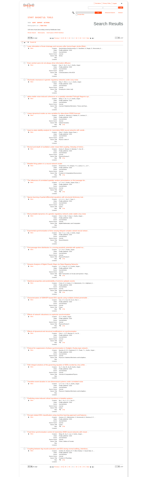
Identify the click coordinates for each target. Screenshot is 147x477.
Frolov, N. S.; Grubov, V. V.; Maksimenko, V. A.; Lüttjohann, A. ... (76, 283)
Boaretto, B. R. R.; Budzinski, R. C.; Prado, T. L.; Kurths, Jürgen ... (77, 350)
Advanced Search (110, 12)
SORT (34, 22)
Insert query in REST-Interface (55, 32)
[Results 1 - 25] (50, 38)
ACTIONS (46, 22)
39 (65, 38)
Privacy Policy (107, 3)
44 (84, 38)
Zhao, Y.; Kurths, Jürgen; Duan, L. (68, 132)
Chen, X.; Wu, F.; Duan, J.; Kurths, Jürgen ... (71, 216)
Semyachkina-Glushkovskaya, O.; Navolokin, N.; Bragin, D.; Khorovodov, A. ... (81, 48)
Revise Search (32, 32)
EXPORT (39, 22)
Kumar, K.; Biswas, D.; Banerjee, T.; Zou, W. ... (72, 149)
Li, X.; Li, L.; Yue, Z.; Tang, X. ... (67, 199)
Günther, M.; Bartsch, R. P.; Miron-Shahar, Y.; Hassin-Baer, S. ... (77, 451)
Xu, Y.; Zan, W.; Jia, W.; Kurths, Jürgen (69, 367)
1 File (63, 124)
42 (76, 38)
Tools (50, 17)
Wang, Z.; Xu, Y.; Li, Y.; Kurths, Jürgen (69, 98)
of (121, 38)
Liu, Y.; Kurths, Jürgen (65, 316)
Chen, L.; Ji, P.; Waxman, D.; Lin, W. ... (69, 333)
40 (69, 38)
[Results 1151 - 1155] (93, 38)
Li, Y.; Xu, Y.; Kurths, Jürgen (66, 249)
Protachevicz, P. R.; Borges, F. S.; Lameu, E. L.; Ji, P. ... (74, 165)
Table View (43, 25)
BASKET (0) (40, 17)
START (31, 17)
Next (88, 38)
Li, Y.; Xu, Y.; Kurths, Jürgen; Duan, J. (69, 182)
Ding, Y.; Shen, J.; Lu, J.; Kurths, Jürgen (70, 82)
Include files (81, 14)
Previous (56, 38)
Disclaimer (98, 3)
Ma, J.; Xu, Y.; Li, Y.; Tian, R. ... (67, 400)
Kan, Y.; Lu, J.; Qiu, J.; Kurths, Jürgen (69, 233)
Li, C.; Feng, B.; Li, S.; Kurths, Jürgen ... (70, 266)
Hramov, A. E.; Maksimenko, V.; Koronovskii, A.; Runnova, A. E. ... (77, 417)
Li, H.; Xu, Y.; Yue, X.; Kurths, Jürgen (69, 383)
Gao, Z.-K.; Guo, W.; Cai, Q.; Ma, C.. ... (70, 300)
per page (34, 38)
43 (80, 38)
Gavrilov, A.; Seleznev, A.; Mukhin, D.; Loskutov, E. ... (73, 115)
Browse (120, 12)
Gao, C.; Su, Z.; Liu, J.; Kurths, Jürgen (69, 65)
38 (62, 38)
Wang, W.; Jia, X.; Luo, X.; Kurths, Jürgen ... (71, 434)
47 (122, 38)
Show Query (41, 32)
